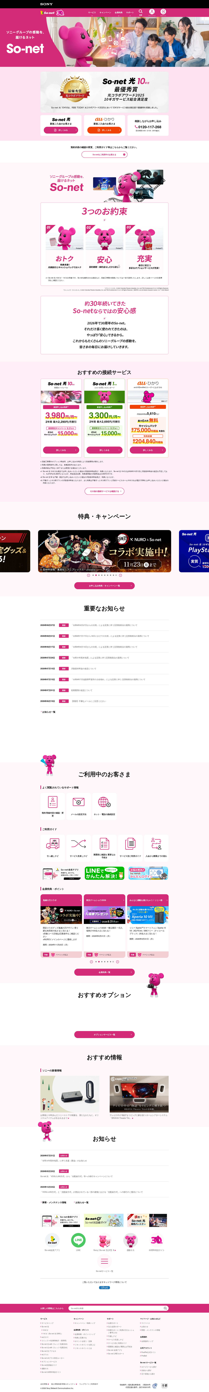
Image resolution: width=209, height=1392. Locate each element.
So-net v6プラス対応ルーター (53, 1358)
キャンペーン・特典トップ (85, 1323)
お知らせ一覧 (48, 711)
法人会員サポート (115, 1326)
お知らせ (144, 1326)
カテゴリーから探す (149, 1367)
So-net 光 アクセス (49, 1351)
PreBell (144, 1355)
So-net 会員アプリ (115, 1350)
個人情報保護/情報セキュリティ (63, 1384)
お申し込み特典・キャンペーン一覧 (104, 585)
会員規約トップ (147, 1341)
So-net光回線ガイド (49, 1365)
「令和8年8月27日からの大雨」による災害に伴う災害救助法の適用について (104, 625)
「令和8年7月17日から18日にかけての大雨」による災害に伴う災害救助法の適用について (110, 636)
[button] (141, 12)
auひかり (45, 1337)
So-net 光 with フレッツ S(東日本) (54, 1344)
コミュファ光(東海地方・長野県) (54, 1340)
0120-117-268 (149, 126)
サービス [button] (92, 12)
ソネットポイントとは (83, 1348)
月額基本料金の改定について (83, 668)
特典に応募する (81, 1337)
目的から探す (146, 1370)
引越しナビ (112, 1336)
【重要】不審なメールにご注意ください (88, 701)
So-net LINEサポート (116, 1353)
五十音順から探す (148, 1374)
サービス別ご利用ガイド (117, 1343)
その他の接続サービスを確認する (104, 491)
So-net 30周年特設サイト (51, 1372)
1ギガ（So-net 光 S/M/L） (53, 1333)
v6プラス (45, 1354)
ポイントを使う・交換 (83, 1341)
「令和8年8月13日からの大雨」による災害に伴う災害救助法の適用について (104, 646)
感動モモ (45, 1368)
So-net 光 (45, 1326)
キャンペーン (105, 12)
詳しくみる (63, 130)
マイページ (145, 1323)
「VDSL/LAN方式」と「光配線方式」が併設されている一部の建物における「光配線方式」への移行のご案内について (91, 1192)
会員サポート (113, 1323)
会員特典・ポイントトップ (85, 1334)
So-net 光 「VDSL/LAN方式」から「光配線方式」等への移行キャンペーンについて (76, 1176)
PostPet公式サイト (148, 1352)
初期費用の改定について (81, 690)
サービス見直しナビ (115, 1339)
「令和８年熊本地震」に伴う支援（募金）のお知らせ (63, 1160)
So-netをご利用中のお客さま (104, 154)
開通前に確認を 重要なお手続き (120, 1346)
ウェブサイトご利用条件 (88, 1384)
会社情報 (43, 1384)
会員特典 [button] (119, 12)
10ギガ (45, 1330)
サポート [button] (130, 12)
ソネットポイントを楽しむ (85, 1344)
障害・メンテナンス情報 (54, 1202)
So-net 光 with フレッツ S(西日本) (54, 1347)
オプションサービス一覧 (104, 1034)
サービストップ (47, 1323)
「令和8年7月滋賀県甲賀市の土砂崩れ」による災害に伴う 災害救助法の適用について (108, 679)
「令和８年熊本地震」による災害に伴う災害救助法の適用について (100, 657)
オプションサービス (49, 1361)
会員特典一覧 (104, 972)
